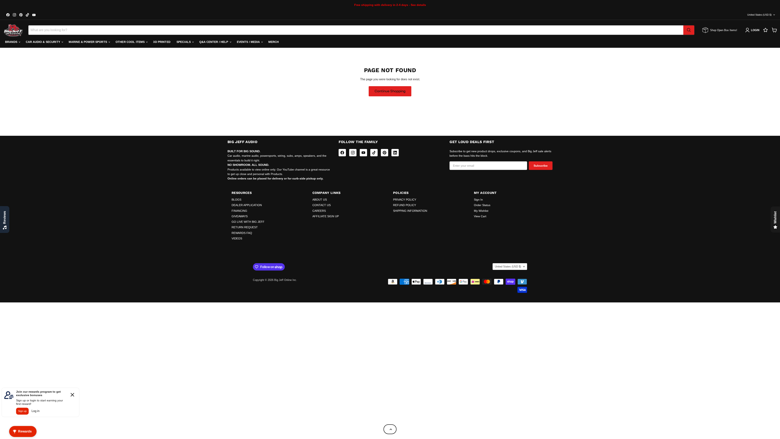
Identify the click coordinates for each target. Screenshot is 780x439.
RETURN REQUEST (245, 227)
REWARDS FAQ (242, 233)
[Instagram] (352, 152)
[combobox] (355, 30)
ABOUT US (319, 199)
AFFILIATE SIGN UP (325, 216)
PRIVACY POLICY (404, 199)
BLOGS (236, 199)
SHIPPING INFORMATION (410, 210)
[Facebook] (342, 152)
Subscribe (541, 165)
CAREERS (319, 210)
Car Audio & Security (43, 41)
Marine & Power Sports (88, 41)
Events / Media (249, 41)
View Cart (480, 216)
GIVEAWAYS (240, 216)
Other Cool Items (130, 41)
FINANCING (239, 210)
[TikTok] (374, 152)
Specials (184, 41)
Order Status (482, 205)
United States (759, 14)
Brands (11, 41)
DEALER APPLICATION (247, 205)
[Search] (688, 30)
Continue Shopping (390, 91)
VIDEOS (237, 238)
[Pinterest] (384, 152)
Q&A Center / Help (214, 41)
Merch (273, 41)
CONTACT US (321, 205)
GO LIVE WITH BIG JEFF (248, 221)
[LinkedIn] (395, 152)
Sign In (478, 199)
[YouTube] (363, 152)
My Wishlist (481, 210)
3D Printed (161, 41)
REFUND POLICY (404, 205)
